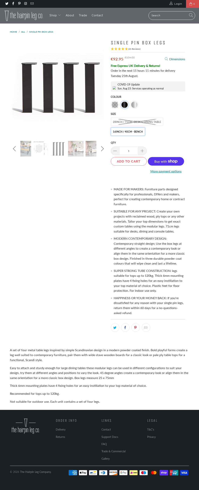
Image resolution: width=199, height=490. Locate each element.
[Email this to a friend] (146, 327)
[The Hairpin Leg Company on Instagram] (25, 3)
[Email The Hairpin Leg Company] (32, 3)
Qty (113, 142)
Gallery (105, 458)
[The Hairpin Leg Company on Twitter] (6, 3)
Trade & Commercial (113, 451)
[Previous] (15, 86)
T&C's (150, 429)
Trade (83, 15)
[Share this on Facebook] (125, 327)
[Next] (101, 86)
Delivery (60, 429)
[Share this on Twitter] (115, 327)
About (70, 15)
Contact (97, 15)
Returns (60, 436)
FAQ (104, 444)
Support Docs (109, 436)
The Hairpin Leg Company (35, 471)
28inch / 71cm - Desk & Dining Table (137, 121)
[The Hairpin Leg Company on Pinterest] (19, 3)
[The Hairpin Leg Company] (24, 15)
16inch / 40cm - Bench (128, 131)
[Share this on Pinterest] (135, 327)
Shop (54, 15)
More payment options (166, 171)
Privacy (151, 436)
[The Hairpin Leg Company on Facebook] (13, 3)
